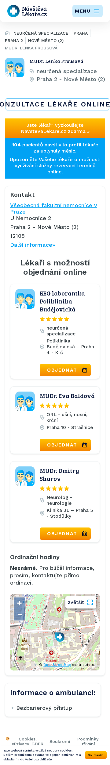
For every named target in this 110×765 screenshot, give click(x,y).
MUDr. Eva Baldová (67, 396)
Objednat (62, 370)
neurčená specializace (40, 33)
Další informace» (32, 244)
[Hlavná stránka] (7, 34)
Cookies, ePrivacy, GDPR (27, 741)
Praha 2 (14, 40)
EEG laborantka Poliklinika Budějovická (62, 301)
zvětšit (76, 602)
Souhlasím (96, 755)
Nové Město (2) (46, 40)
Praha (81, 33)
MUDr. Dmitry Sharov (59, 474)
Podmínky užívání (87, 741)
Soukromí (60, 741)
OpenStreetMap (57, 665)
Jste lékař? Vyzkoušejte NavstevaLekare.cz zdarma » (55, 128)
